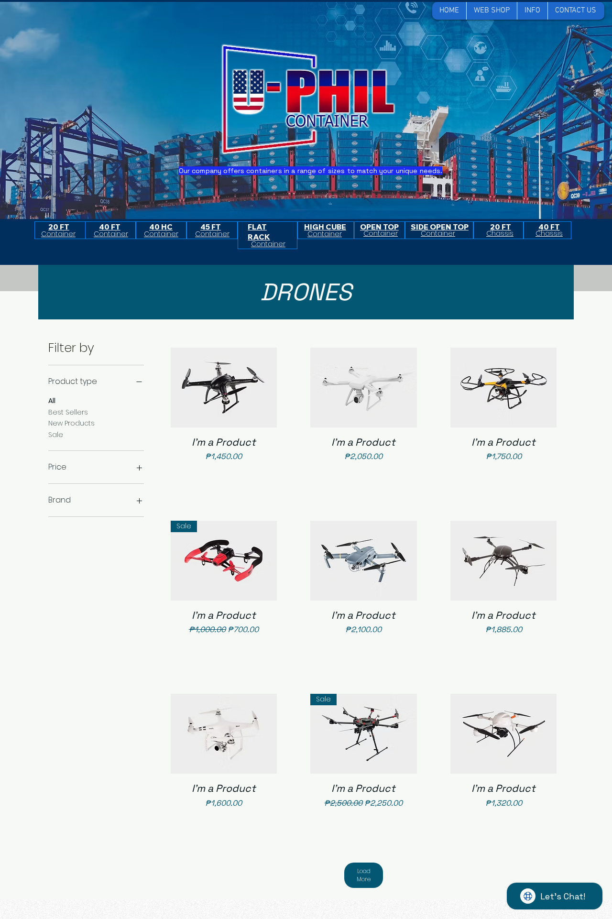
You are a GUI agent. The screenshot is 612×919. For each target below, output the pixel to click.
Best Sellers (68, 412)
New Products (71, 423)
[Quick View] (224, 387)
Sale (55, 434)
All (51, 400)
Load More (364, 875)
